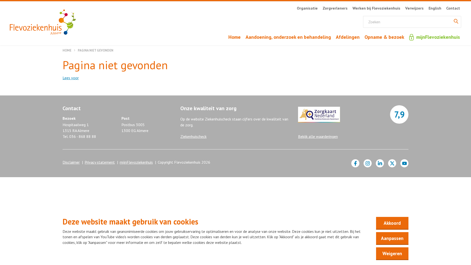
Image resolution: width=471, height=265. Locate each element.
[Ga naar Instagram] (368, 163)
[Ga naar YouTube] (404, 163)
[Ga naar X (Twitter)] (392, 163)
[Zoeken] (456, 22)
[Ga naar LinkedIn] (380, 163)
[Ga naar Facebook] (355, 163)
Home (67, 50)
